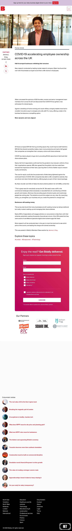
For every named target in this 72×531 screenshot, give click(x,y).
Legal (38, 509)
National (5, 511)
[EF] (24, 321)
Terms (39, 511)
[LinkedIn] (6, 66)
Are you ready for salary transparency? (21, 485)
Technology (23, 506)
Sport (21, 522)
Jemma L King (6, 55)
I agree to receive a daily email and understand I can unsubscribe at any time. (39, 293)
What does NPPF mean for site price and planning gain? (27, 424)
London (5, 509)
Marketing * (29, 285)
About (39, 504)
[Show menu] (69, 9)
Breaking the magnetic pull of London (21, 409)
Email (24, 267)
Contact (39, 502)
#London (18, 239)
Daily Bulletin (41, 500)
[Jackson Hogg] (60, 321)
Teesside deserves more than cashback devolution (25, 447)
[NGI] (42, 321)
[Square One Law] (42, 326)
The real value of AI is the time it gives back (23, 402)
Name (24, 260)
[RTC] (24, 331)
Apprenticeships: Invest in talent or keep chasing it (25, 477)
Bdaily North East (30, 280)
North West (6, 504)
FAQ (38, 513)
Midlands (5, 506)
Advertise (40, 506)
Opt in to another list (28, 274)
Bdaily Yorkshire (30, 282)
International (6, 513)
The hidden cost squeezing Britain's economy (23, 440)
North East (6, 500)
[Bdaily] (3, 8)
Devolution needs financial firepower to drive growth (25, 462)
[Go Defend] (24, 326)
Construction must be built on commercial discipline (26, 455)
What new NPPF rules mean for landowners (23, 432)
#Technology (36, 239)
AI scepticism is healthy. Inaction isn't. (21, 417)
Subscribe (42, 300)
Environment (24, 515)
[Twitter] (6, 71)
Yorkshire (6, 502)
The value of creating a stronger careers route (23, 470)
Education (23, 500)
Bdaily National (30, 277)
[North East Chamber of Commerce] (60, 326)
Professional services (26, 513)
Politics (22, 518)
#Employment (26, 239)
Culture (22, 520)
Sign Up (55, 3)
